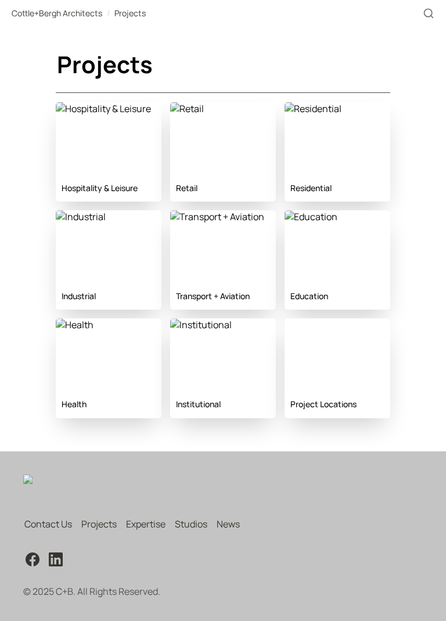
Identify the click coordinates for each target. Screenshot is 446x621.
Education (306, 216)
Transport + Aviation (212, 216)
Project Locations (322, 324)
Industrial (76, 216)
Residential (308, 108)
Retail (182, 108)
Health (70, 324)
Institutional (196, 324)
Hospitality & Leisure (99, 108)
